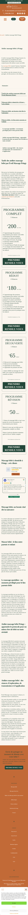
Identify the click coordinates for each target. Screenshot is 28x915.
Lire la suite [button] (6, 491)
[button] (26, 889)
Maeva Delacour (10, 479)
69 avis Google (14, 471)
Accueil (2, 35)
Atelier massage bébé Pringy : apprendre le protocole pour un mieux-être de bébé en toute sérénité (15, 139)
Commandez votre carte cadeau (14, 2)
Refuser (14, 906)
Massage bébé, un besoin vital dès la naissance (14, 111)
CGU (14, 857)
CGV (14, 861)
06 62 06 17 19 (9, 13)
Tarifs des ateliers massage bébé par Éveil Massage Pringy (14, 94)
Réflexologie (14, 799)
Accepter (14, 903)
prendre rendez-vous (14, 448)
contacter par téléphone (7, 196)
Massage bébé (14, 786)
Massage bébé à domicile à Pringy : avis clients (13, 103)
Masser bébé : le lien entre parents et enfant (14, 120)
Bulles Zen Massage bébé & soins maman (14, 795)
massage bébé (7, 66)
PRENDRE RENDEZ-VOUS (14, 261)
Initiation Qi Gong (14, 808)
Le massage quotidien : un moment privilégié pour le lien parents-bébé (13, 129)
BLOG (13, 19)
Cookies (14, 848)
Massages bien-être (14, 791)
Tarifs (14, 840)
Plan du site (14, 831)
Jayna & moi (14, 835)
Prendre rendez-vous (14, 385)
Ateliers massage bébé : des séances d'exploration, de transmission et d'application (13, 149)
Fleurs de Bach (14, 804)
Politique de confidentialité (14, 913)
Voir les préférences (14, 910)
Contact (14, 812)
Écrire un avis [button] (16, 474)
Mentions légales (14, 844)
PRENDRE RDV (22, 19)
